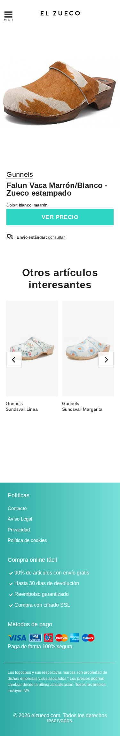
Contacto (17, 508)
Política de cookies (27, 540)
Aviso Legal (20, 519)
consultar (56, 237)
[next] (106, 359)
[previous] (14, 359)
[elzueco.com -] (60, 13)
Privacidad (19, 529)
